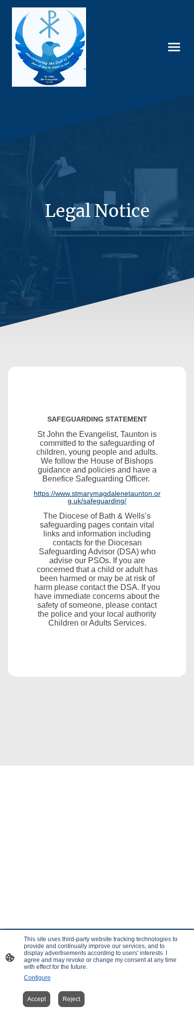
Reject (71, 999)
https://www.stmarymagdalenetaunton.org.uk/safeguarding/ (97, 497)
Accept (36, 999)
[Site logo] (49, 47)
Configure (37, 977)
